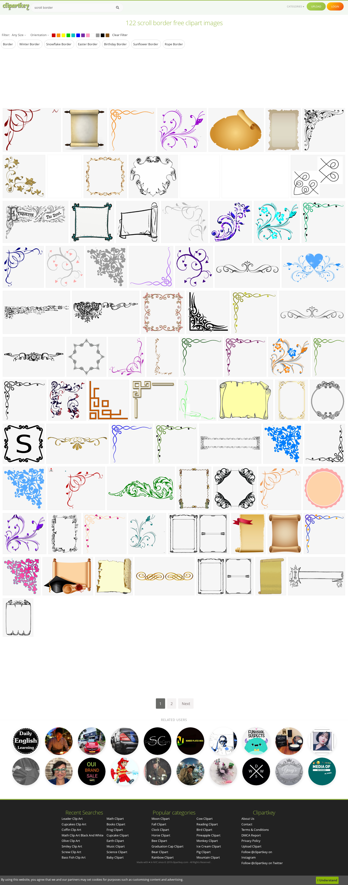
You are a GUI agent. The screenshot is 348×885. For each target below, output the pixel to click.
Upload (316, 6)
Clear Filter (120, 35)
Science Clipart (117, 852)
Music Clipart (116, 846)
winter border (29, 44)
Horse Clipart (161, 835)
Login (335, 6)
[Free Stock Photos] (15, 6)
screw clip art (71, 852)
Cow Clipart (204, 819)
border (8, 44)
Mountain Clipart (208, 857)
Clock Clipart (160, 830)
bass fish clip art (74, 857)
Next (186, 703)
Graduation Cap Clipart (167, 846)
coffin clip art (71, 830)
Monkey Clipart (207, 841)
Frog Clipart (115, 830)
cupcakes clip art (74, 824)
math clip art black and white (82, 835)
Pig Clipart (203, 852)
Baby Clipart (115, 857)
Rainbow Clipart (163, 857)
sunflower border (146, 44)
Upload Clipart (251, 846)
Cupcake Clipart (118, 835)
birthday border (115, 44)
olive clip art (71, 841)
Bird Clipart (204, 830)
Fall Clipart (159, 824)
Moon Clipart (161, 819)
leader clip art (72, 819)
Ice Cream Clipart (208, 846)
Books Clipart (116, 824)
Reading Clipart (207, 824)
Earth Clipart (115, 841)
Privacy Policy (250, 841)
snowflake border (59, 44)
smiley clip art (72, 846)
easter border (88, 44)
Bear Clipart (160, 852)
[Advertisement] (174, 78)
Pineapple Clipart (208, 835)
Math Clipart (115, 819)
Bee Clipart (159, 841)
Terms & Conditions (255, 830)
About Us (247, 819)
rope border (174, 44)
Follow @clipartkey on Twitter (262, 863)
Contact (246, 824)
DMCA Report (251, 835)
